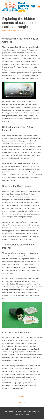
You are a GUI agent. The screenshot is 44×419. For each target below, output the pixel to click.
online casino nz (14, 70)
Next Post (22, 402)
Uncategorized (7, 30)
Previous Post (22, 397)
